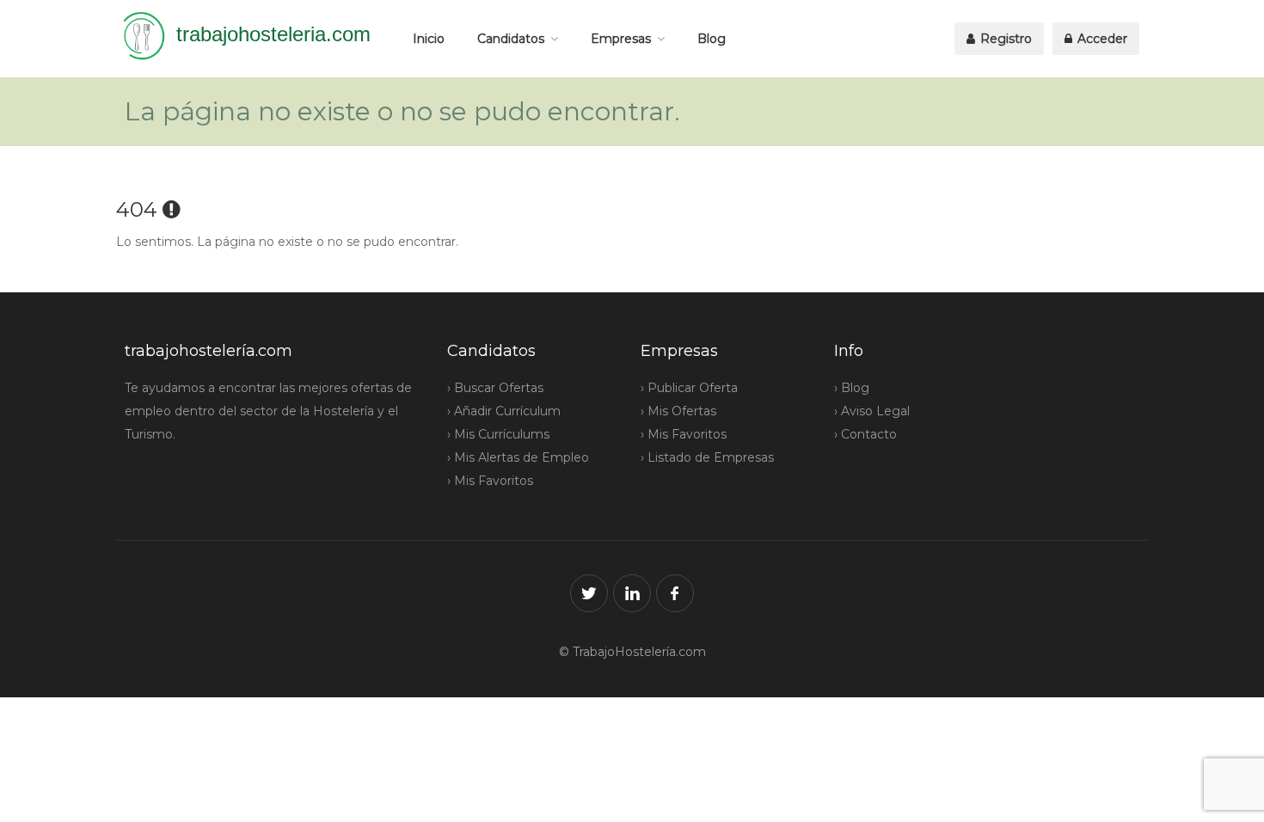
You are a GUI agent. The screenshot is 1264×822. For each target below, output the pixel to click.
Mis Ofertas (681, 411)
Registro (1004, 38)
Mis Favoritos (493, 480)
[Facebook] (675, 593)
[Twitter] (589, 593)
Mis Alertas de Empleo (521, 457)
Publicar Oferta (692, 388)
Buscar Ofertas (498, 388)
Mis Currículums (501, 434)
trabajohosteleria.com (273, 34)
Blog (711, 38)
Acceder (1100, 38)
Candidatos (510, 38)
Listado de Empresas (710, 457)
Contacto (869, 434)
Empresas (621, 38)
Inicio (429, 38)
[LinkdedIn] (632, 593)
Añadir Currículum (507, 411)
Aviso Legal (875, 411)
